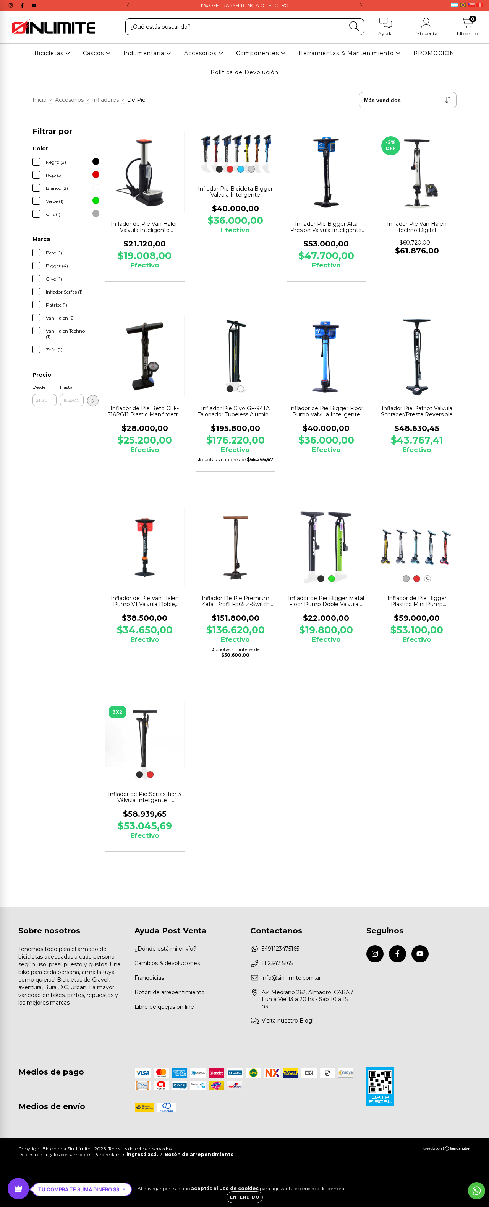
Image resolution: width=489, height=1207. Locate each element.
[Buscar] (354, 27)
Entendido (244, 1197)
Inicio (39, 99)
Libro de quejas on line (164, 1006)
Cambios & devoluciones (167, 963)
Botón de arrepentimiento (169, 992)
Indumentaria (144, 53)
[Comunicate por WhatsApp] (476, 1190)
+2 (428, 578)
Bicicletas (49, 53)
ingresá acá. (142, 1154)
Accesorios (201, 53)
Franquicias (149, 977)
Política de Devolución (244, 72)
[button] (82, 1189)
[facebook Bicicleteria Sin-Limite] (23, 5)
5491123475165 (280, 948)
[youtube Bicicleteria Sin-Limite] (34, 5)
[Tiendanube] (447, 1149)
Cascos (94, 53)
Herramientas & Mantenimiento (347, 53)
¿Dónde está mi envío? (165, 948)
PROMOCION (434, 53)
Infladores (105, 99)
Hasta (66, 387)
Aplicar (93, 400)
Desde (38, 387)
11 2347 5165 (277, 963)
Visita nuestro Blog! (287, 1020)
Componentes (258, 53)
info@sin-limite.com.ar (291, 977)
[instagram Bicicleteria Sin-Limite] (11, 5)
